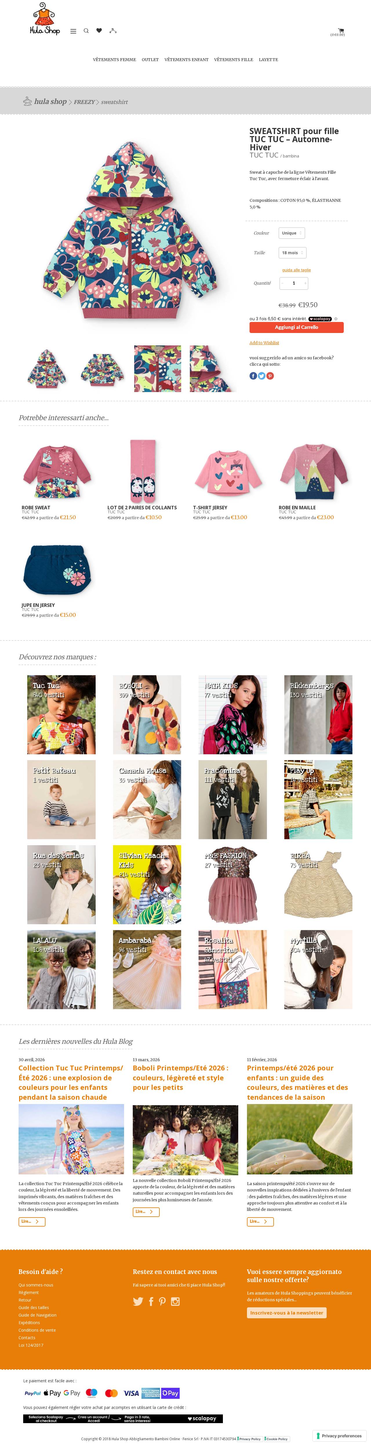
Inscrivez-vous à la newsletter (286, 1312)
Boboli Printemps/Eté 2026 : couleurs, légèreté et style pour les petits (180, 1077)
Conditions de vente (37, 1330)
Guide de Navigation (38, 1315)
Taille (259, 252)
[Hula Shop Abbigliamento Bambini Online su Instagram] (175, 1302)
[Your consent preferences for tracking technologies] (339, 1435)
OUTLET (150, 59)
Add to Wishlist (264, 342)
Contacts (27, 1337)
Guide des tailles (34, 1307)
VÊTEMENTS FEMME (114, 59)
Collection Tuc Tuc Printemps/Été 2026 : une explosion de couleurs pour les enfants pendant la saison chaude (71, 1082)
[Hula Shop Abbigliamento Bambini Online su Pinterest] (162, 1302)
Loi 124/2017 (31, 1345)
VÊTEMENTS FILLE (233, 59)
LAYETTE (268, 59)
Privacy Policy (250, 1439)
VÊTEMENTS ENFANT (187, 59)
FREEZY (84, 102)
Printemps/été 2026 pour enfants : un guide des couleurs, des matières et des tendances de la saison (297, 1082)
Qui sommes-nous (36, 1285)
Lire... (26, 1222)
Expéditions (29, 1322)
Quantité (262, 283)
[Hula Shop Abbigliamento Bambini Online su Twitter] (138, 1302)
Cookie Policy (277, 1439)
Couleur (261, 233)
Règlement (29, 1292)
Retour (25, 1300)
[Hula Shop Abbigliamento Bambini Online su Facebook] (151, 1302)
